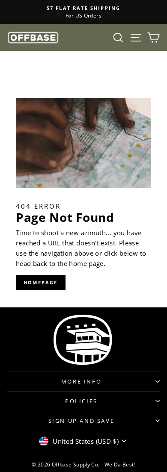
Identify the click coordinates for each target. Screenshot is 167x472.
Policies (81, 401)
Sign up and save (81, 421)
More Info (81, 381)
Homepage (41, 282)
